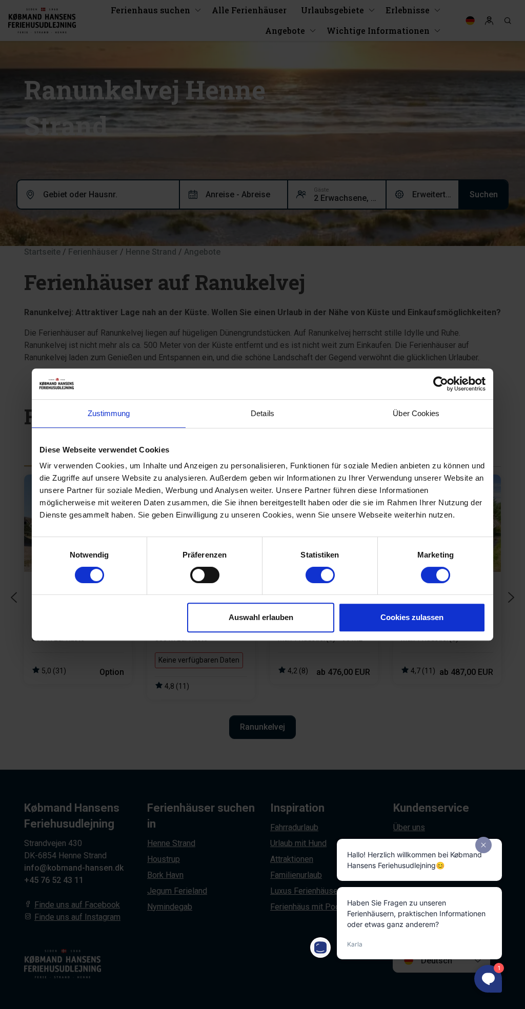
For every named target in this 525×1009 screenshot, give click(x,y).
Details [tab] (262, 413)
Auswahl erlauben (261, 617)
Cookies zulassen (411, 617)
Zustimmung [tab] (109, 413)
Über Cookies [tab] (416, 413)
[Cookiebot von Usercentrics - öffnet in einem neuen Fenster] (441, 384)
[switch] (204, 575)
